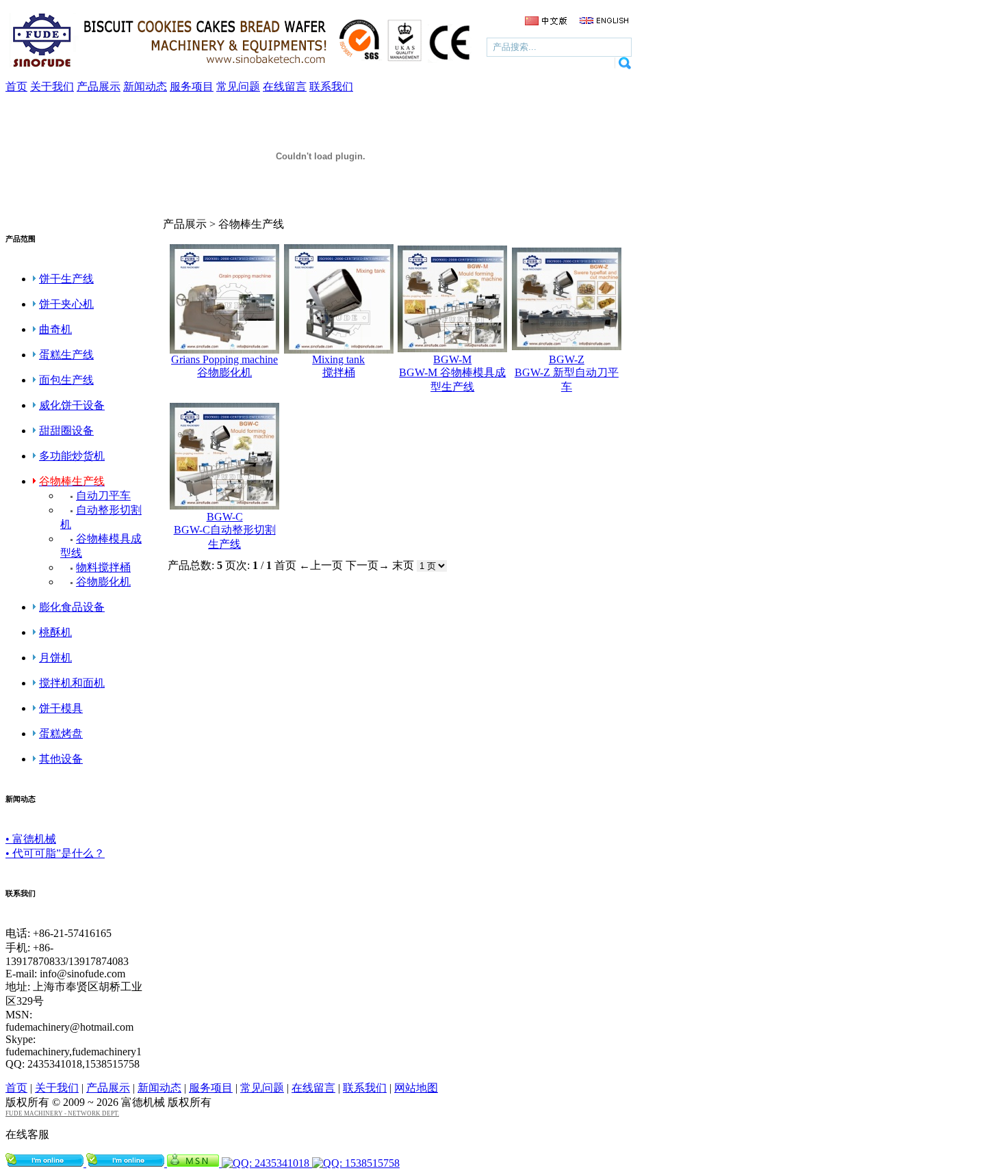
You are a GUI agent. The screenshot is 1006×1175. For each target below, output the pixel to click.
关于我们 (57, 1088)
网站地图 (416, 1088)
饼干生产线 (66, 279)
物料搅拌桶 (103, 567)
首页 (16, 1088)
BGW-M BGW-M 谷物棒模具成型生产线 (452, 373)
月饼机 (55, 657)
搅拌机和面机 (72, 683)
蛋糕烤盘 (61, 733)
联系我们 (365, 1088)
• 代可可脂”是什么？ (55, 853)
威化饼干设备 (72, 405)
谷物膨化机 (103, 582)
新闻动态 (159, 1088)
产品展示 (108, 1088)
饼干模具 (61, 708)
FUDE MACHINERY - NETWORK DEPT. (62, 1113)
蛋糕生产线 (66, 354)
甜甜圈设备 (66, 430)
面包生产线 (66, 380)
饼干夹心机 (66, 304)
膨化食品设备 (72, 607)
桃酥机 (55, 632)
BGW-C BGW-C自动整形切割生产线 (225, 530)
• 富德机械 (30, 839)
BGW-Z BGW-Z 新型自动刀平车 (567, 373)
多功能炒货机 (72, 456)
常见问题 (262, 1088)
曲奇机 (55, 329)
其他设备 (61, 759)
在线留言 (313, 1088)
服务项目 (211, 1088)
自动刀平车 (103, 495)
